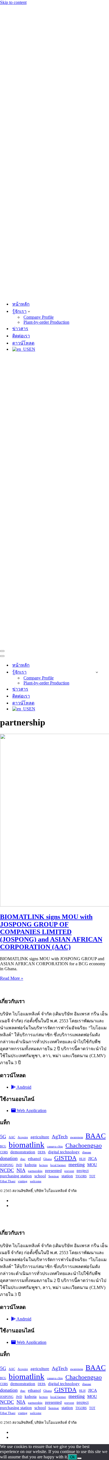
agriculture (39, 1136)
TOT (92, 1176)
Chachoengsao (83, 1145)
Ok (72, 1457)
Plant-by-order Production (46, 322)
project (83, 1170)
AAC (12, 1137)
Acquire (23, 1137)
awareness (76, 1137)
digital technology (64, 1151)
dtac (22, 1158)
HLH (82, 1158)
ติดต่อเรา (21, 335)
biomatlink (26, 1144)
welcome (35, 1181)
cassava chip (55, 1146)
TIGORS (81, 1176)
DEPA (42, 1152)
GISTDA (65, 1157)
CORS (4, 1152)
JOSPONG (6, 1164)
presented (53, 1170)
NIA (20, 1170)
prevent (69, 1170)
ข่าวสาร (20, 328)
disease (86, 1152)
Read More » (11, 978)
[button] (29, 311)
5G (3, 1136)
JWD (19, 1164)
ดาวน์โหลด (23, 343)
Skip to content (13, 2)
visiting (22, 1181)
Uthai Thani (7, 1181)
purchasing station (16, 1175)
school (40, 1175)
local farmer (58, 1164)
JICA (92, 1158)
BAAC (96, 1136)
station (67, 1175)
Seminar (53, 1176)
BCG (3, 1146)
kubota (31, 1164)
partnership (35, 1170)
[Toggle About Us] (96, 672)
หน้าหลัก (21, 304)
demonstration (22, 1151)
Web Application (31, 1110)
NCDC (7, 1170)
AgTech (60, 1136)
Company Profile (38, 317)
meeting (76, 1164)
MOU (92, 1164)
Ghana (47, 1158)
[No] (79, 1458)
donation (9, 1158)
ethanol (34, 1158)
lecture (43, 1164)
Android (23, 1087)
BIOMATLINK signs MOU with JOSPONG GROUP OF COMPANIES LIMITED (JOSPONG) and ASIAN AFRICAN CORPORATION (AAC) (51, 931)
